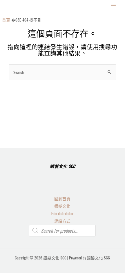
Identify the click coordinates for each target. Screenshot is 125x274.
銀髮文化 (62, 206)
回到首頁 (62, 198)
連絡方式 (62, 221)
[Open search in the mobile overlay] (62, 230)
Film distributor (62, 213)
